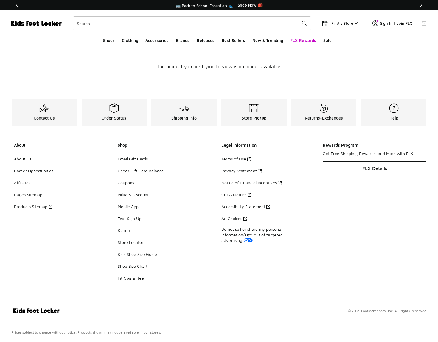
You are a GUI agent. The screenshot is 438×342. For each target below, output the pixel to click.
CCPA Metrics (233, 194)
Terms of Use (233, 158)
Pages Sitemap (28, 194)
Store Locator (130, 242)
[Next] (421, 5)
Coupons (126, 182)
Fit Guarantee (131, 278)
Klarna (124, 230)
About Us (22, 158)
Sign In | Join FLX (396, 23)
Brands (183, 40)
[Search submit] (304, 23)
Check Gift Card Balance (141, 170)
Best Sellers (233, 40)
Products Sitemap (30, 206)
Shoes (109, 40)
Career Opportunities (33, 170)
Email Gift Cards (133, 158)
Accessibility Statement (243, 206)
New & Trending (267, 40)
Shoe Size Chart (132, 266)
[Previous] (17, 5)
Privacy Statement (239, 170)
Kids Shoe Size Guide (137, 254)
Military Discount (133, 194)
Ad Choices (231, 218)
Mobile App (128, 206)
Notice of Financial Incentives (249, 182)
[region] (219, 5)
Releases (206, 40)
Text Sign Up (130, 218)
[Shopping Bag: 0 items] (424, 23)
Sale (327, 40)
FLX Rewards (303, 40)
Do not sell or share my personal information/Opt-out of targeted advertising (252, 234)
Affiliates (22, 182)
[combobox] (192, 23)
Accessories (157, 40)
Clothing (130, 40)
